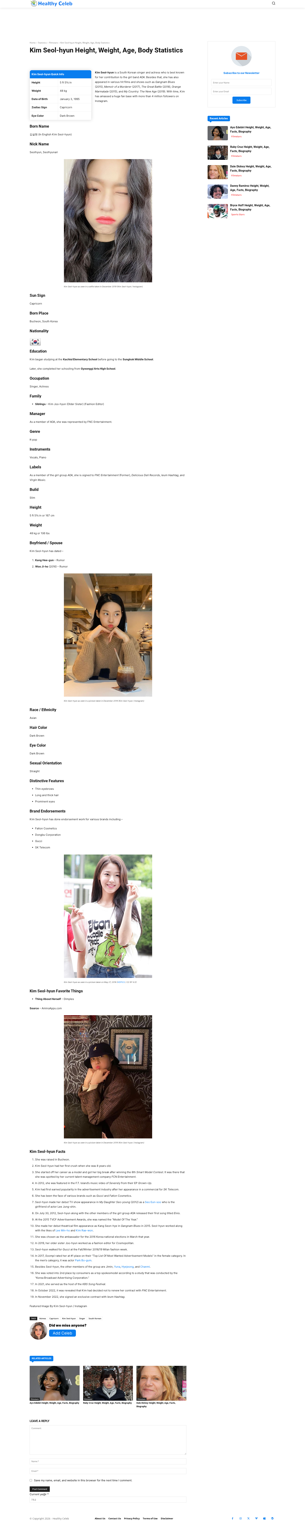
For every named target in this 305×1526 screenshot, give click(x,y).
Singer (82, 1318)
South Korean (95, 1318)
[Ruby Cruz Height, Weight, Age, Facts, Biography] (108, 1383)
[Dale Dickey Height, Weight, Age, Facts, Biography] (161, 1383)
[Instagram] (240, 1518)
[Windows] (264, 1518)
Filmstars (53, 42)
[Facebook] (232, 1518)
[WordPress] (272, 1518)
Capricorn (54, 1318)
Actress (42, 1318)
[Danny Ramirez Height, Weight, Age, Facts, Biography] (218, 191)
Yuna (117, 1266)
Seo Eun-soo (153, 1202)
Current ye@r (39, 1494)
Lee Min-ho (63, 1230)
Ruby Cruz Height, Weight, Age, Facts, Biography (107, 1403)
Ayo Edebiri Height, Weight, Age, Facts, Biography (54, 1403)
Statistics (42, 42)
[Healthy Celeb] (51, 3)
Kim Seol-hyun (69, 1318)
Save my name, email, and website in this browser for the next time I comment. (83, 1480)
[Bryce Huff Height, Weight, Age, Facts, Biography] (218, 211)
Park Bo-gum (83, 1260)
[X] (248, 1518)
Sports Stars (237, 214)
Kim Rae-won (84, 1230)
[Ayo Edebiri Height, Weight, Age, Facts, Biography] (55, 1383)
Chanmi (145, 1266)
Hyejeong (128, 1266)
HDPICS (121, 982)
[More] (150, 61)
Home (33, 42)
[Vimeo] (256, 1518)
